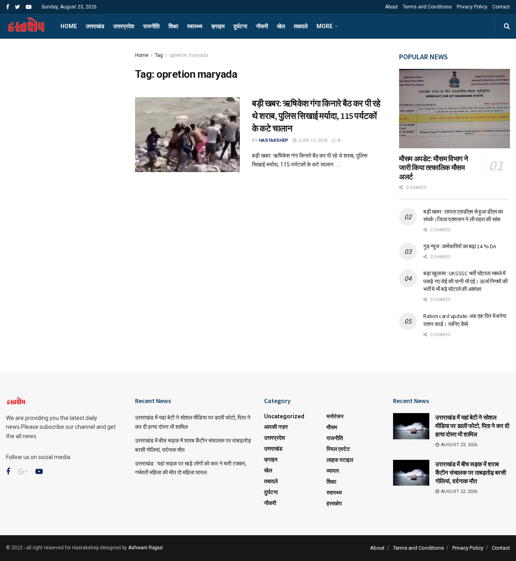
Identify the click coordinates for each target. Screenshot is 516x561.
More (324, 26)
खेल (281, 26)
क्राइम (218, 26)
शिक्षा (173, 26)
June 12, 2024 (311, 140)
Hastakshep (273, 140)
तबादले (301, 26)
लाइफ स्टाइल (340, 460)
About (391, 7)
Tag (159, 55)
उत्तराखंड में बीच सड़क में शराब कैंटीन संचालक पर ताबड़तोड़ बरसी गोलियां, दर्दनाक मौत (470, 472)
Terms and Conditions (427, 7)
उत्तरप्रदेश (123, 26)
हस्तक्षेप (334, 503)
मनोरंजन (335, 416)
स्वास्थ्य (194, 26)
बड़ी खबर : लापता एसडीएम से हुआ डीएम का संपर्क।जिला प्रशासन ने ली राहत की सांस (463, 215)
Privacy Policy (472, 7)
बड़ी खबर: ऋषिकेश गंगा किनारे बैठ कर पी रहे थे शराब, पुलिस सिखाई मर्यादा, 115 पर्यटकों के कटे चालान (316, 116)
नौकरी (262, 26)
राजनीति (151, 26)
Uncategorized (284, 416)
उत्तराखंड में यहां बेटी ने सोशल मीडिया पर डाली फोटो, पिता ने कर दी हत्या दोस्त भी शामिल (472, 425)
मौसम (332, 427)
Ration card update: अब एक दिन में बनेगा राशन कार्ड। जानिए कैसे (464, 320)
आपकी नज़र (276, 427)
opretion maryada (188, 55)
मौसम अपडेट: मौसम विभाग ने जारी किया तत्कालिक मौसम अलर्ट (433, 167)
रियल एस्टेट (338, 449)
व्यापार (333, 471)
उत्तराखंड (95, 26)
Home (68, 26)
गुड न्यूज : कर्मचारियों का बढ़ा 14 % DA (459, 246)
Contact (501, 7)
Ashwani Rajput (145, 548)
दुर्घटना (240, 26)
